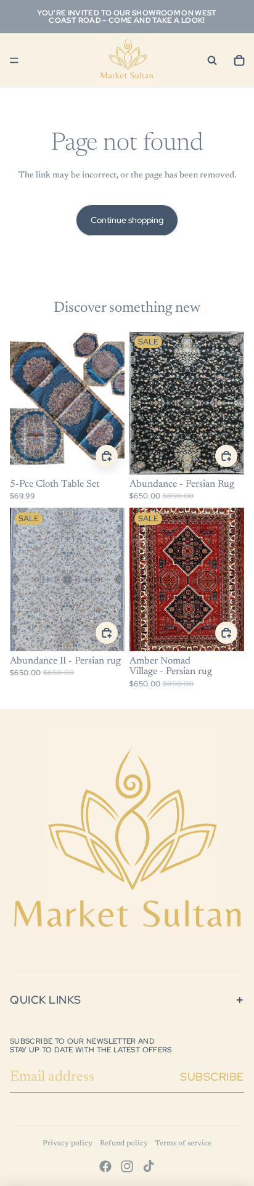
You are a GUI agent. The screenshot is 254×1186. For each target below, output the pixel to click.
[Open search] (212, 60)
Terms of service (183, 1143)
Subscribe (212, 1077)
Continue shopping (127, 219)
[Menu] (14, 60)
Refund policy (124, 1143)
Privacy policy (67, 1143)
